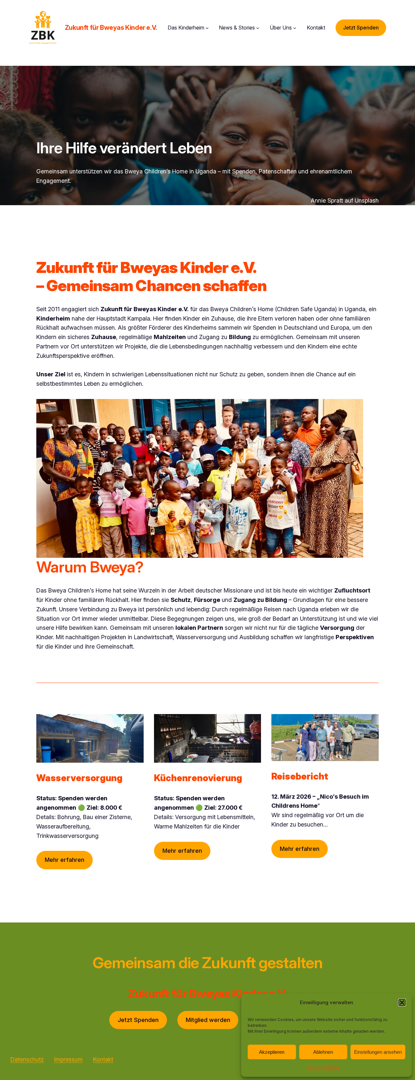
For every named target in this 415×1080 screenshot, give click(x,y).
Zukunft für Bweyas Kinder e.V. (111, 27)
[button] (402, 1002)
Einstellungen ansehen (378, 1052)
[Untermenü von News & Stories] (257, 27)
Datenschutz (27, 1059)
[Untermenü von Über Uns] (294, 27)
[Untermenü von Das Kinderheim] (207, 27)
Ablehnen (323, 1052)
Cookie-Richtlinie (323, 1067)
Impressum (68, 1059)
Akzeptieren (271, 1052)
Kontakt (103, 1059)
